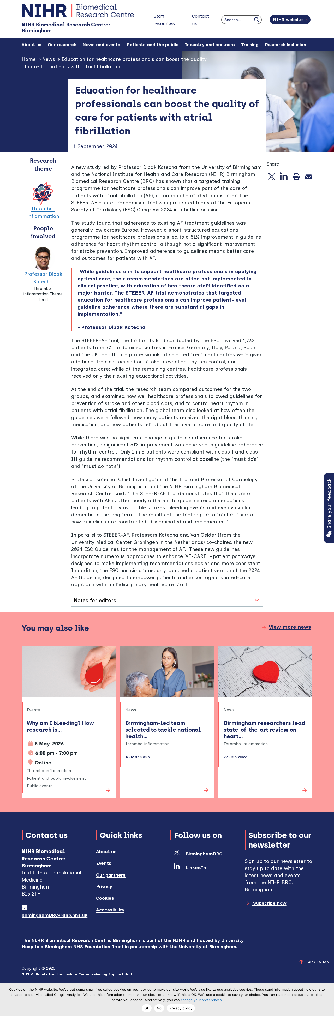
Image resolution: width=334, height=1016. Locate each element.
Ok (146, 1008)
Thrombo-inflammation (43, 212)
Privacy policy (180, 1008)
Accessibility (110, 910)
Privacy (104, 886)
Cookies (105, 898)
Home (29, 59)
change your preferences (201, 1000)
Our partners (111, 875)
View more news (290, 627)
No (159, 1008)
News (48, 59)
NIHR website (288, 19)
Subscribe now (269, 903)
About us (106, 851)
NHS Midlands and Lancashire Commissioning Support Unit (77, 974)
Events (103, 863)
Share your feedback (329, 504)
